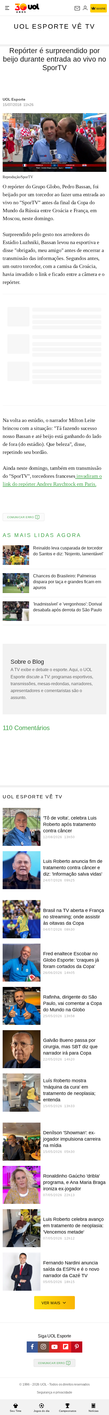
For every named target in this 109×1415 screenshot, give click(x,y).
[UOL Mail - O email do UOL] (77, 8)
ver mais (51, 1303)
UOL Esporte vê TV (54, 26)
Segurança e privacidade (54, 1392)
